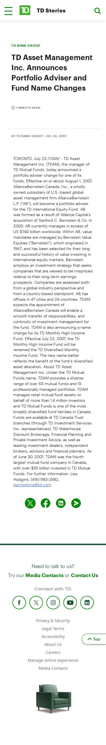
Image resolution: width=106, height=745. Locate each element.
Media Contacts (44, 575)
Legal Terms (53, 628)
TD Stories (51, 10)
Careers (53, 652)
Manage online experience (53, 660)
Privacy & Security (53, 620)
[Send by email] (76, 503)
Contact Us (84, 575)
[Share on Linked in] (60, 503)
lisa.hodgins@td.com (32, 484)
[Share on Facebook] (45, 503)
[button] (8, 11)
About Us (53, 644)
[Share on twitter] (30, 503)
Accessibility (53, 636)
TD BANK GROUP (25, 45)
